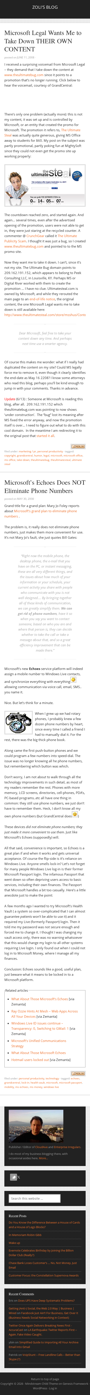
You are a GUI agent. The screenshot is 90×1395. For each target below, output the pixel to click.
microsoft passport (70, 1082)
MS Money (36, 1087)
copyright (10, 455)
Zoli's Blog (45, 7)
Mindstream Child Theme (41, 1384)
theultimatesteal (61, 460)
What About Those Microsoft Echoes (38, 1053)
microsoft (56, 455)
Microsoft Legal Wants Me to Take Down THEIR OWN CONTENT (42, 40)
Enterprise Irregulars (67, 1147)
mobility (9, 1087)
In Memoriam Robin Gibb (25, 1235)
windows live (51, 1087)
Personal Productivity (50, 451)
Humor (38, 455)
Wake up (14, 1243)
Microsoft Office (73, 455)
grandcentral (25, 455)
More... (43, 1158)
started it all (45, 436)
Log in (53, 1388)
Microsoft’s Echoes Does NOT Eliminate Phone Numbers (44, 486)
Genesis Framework (75, 1384)
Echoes (75, 1078)
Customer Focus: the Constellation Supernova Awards (44, 1275)
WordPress (40, 1388)
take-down (23, 460)
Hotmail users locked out (30, 1060)
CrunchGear (35, 236)
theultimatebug (40, 460)
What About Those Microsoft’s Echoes (39, 999)
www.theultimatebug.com (23, 75)
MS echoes (21, 1087)
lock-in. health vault (33, 1082)
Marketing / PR (27, 451)
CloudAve (41, 1147)
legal (46, 455)
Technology (52, 1078)
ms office (10, 460)
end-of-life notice (42, 299)
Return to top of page (45, 1379)
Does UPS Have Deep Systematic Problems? (46, 1300)
